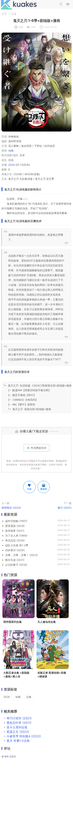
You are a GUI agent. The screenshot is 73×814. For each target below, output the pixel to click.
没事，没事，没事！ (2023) (21, 555)
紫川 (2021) (65, 507)
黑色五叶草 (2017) (19, 723)
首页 (4, 13)
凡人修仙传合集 (46, 621)
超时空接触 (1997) (16, 521)
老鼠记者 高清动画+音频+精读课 (51, 674)
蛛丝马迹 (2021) (14, 559)
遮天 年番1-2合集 (18, 741)
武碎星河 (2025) (15, 550)
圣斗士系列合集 (17, 727)
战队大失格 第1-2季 (16, 545)
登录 (6, 756)
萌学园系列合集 (12, 621)
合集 (28, 696)
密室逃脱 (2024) (15, 525)
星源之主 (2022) (18, 732)
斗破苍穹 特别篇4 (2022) (24, 736)
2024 (11, 164)
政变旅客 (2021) (14, 530)
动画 (10, 150)
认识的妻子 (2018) (16, 564)
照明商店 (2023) (11, 507)
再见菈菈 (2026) (15, 540)
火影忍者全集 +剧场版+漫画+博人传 (16, 674)
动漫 (13, 13)
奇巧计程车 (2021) (19, 718)
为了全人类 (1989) (16, 535)
